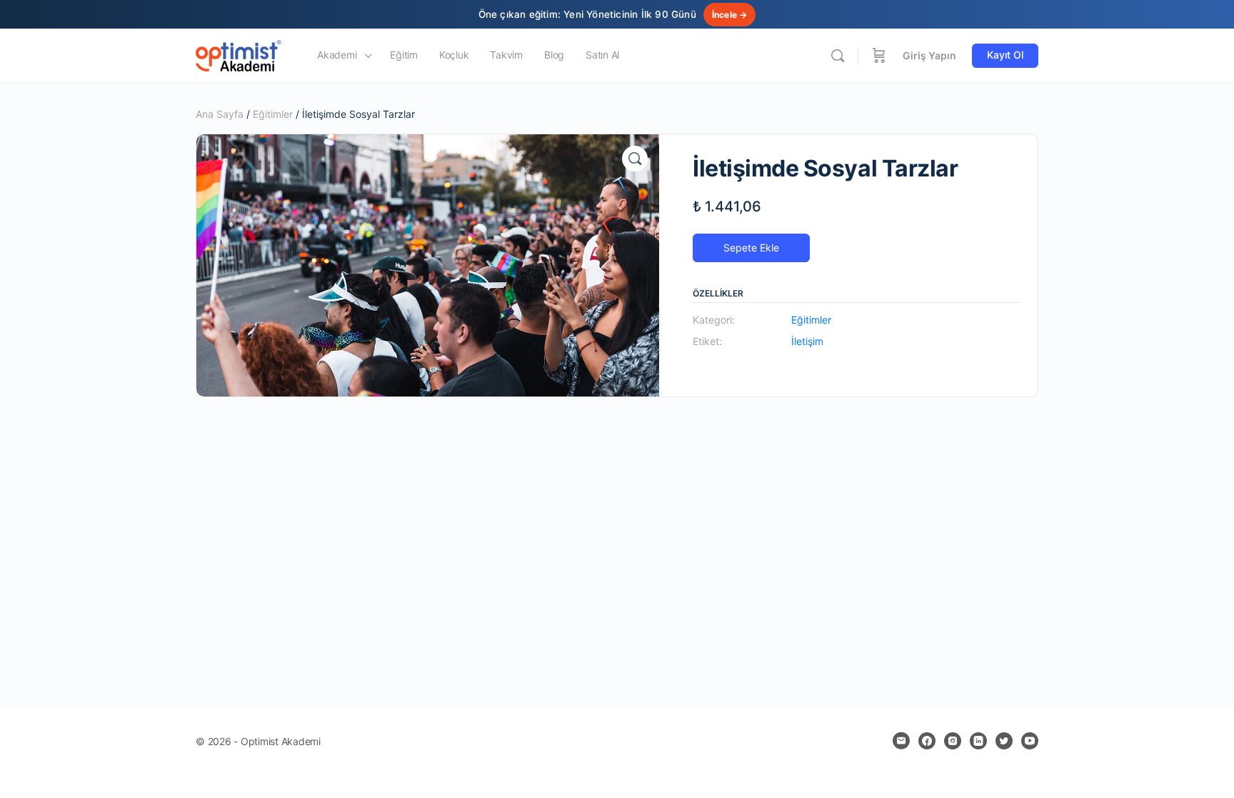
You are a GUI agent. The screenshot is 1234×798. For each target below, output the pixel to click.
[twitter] (1004, 740)
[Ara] (837, 55)
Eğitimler (273, 114)
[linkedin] (978, 740)
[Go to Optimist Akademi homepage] (238, 54)
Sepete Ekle (751, 247)
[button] (635, 158)
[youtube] (1029, 740)
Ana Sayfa (220, 114)
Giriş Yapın (929, 55)
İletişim (807, 341)
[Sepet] (879, 56)
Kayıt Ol (1005, 55)
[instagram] (952, 740)
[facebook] (926, 740)
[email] (901, 740)
